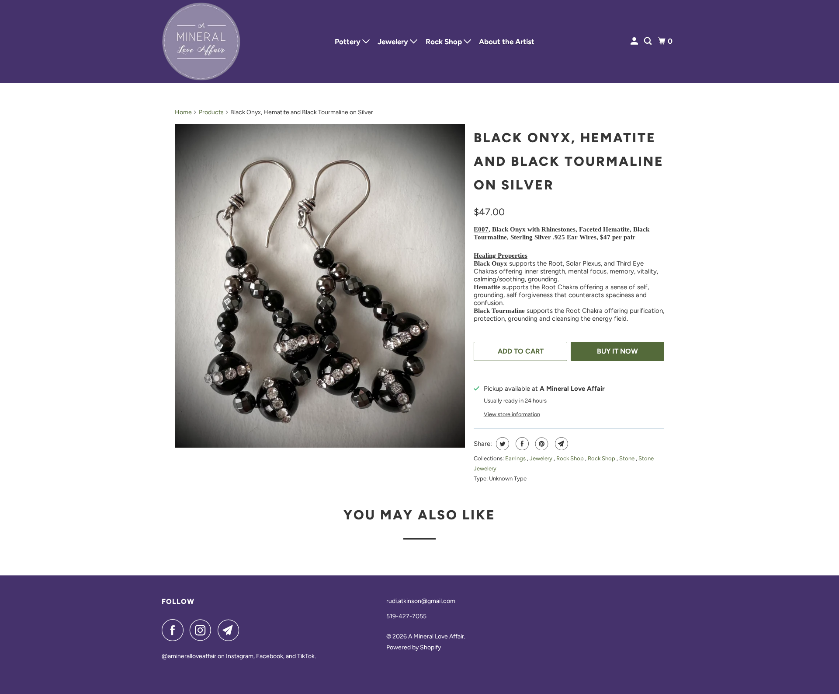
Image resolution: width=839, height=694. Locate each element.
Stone (627, 458)
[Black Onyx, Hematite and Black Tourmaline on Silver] (320, 286)
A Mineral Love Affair (436, 636)
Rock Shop (445, 41)
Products (211, 112)
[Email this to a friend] (560, 443)
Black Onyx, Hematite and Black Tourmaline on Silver (569, 161)
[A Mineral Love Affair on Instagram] (203, 630)
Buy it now (617, 351)
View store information (512, 414)
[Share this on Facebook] (521, 443)
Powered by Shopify (413, 647)
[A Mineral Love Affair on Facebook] (175, 630)
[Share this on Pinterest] (540, 443)
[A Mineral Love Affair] (201, 41)
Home (183, 112)
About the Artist (506, 41)
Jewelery (394, 41)
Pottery (348, 41)
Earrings (516, 458)
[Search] (648, 41)
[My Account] (635, 41)
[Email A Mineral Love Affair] (231, 630)
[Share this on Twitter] (501, 443)
